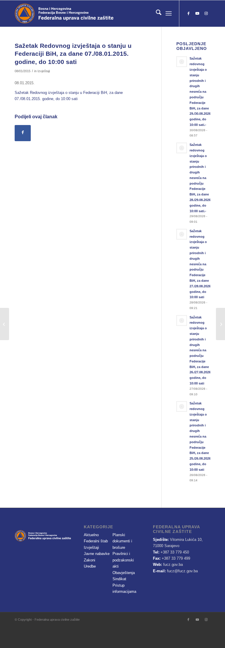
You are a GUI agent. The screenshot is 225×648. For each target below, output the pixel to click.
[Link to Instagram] (206, 13)
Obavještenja (123, 573)
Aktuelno (91, 535)
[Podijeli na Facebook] (23, 133)
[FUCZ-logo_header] (80, 13)
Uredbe (90, 566)
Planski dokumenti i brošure (122, 541)
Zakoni (89, 560)
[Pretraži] (155, 13)
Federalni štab (96, 541)
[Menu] (169, 13)
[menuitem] (155, 13)
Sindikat (119, 579)
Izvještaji (44, 71)
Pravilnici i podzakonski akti (123, 559)
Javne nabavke (97, 553)
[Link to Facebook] (188, 13)
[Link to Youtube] (197, 13)
